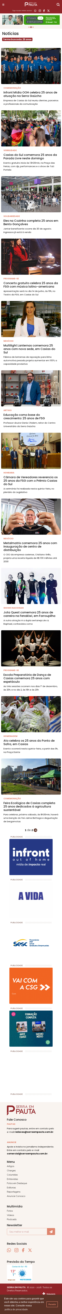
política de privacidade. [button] (16, 1309)
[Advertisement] (23, 1071)
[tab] (29, 27)
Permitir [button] (52, 1304)
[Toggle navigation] (3, 4)
